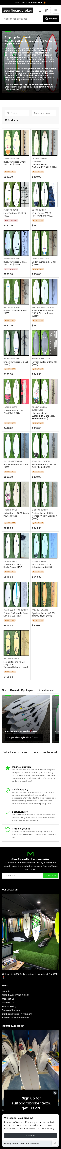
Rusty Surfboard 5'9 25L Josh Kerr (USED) (15, 163)
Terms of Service (11, 1010)
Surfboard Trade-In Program (17, 1013)
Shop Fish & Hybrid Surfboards (24, 737)
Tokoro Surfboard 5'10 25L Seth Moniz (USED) (44, 466)
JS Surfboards (39, 210)
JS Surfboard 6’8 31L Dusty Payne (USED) (16, 514)
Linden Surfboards (40, 258)
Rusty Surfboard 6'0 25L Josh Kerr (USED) (15, 263)
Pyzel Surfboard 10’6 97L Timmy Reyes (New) (43, 614)
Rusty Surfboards (12, 158)
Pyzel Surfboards (12, 210)
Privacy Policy (9, 1006)
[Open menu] (56, 10)
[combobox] (30, 19)
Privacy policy (11, 1143)
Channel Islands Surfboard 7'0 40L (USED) (44, 166)
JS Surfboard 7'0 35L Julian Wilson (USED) (42, 566)
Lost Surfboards (11, 658)
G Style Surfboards (13, 461)
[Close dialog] (55, 1093)
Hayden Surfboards (41, 358)
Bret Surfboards (40, 510)
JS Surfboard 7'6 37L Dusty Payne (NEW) (13, 566)
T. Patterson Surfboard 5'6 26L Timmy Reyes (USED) (43, 313)
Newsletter (8, 1002)
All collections (46, 690)
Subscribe (50, 875)
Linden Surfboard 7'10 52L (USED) (16, 363)
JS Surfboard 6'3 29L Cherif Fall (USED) (13, 412)
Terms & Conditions (29, 1143)
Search (53, 18)
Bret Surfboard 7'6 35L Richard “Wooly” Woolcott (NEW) (44, 516)
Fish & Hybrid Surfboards (21, 731)
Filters (13, 113)
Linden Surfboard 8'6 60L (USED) (16, 312)
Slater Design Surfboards (16, 610)
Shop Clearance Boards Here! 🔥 (30, 2)
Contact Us (8, 998)
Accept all (30, 1136)
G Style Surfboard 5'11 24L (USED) (16, 466)
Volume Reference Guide (15, 1017)
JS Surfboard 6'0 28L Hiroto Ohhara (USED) (42, 214)
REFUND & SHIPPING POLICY (15, 994)
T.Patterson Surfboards (43, 307)
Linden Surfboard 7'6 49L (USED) (44, 263)
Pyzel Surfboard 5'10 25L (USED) (15, 214)
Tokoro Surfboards (41, 461)
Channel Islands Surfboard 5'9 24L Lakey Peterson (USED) (43, 416)
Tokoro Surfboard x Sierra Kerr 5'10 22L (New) (16, 614)
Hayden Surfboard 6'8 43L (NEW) (44, 363)
